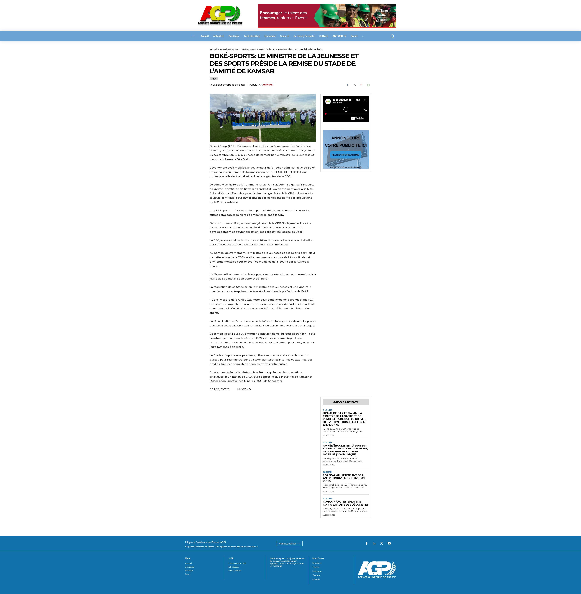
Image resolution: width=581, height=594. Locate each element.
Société (327, 472)
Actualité (225, 49)
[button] (391, 36)
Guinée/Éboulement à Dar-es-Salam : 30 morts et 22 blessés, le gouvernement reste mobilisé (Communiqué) (345, 450)
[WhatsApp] (368, 85)
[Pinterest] (361, 85)
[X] (354, 85)
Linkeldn (316, 579)
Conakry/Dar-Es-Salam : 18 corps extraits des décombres (345, 503)
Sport (235, 49)
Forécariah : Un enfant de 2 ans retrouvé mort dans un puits (344, 478)
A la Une (327, 410)
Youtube (316, 575)
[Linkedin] (374, 544)
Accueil (214, 49)
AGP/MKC (267, 85)
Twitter (315, 567)
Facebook (317, 563)
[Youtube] (389, 544)
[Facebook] (347, 85)
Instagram (317, 571)
